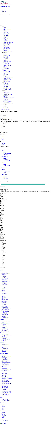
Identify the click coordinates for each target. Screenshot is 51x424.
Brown (4, 262)
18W (35, 191)
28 (26, 191)
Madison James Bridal (4, 306)
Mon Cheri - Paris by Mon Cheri (6, 399)
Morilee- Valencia (4, 336)
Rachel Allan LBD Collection (5, 400)
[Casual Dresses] (3, 198)
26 (24, 191)
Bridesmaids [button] (2, 319)
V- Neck (3, 417)
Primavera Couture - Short (5, 364)
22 (21, 191)
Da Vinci (3, 303)
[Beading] (2, 215)
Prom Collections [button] (2, 270)
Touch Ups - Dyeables (5, 380)
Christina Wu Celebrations (5, 324)
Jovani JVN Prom (4, 276)
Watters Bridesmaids (4, 330)
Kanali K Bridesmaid (4, 327)
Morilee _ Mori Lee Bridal (5, 311)
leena (2, 390)
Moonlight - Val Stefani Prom (5, 281)
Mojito (3, 242)
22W (40, 191)
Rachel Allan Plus (4, 293)
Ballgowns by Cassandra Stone (6, 273)
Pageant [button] (1, 397)
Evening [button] (3, 162)
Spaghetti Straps (4, 415)
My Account (3, 10)
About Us (3, 139)
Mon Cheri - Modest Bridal (5, 309)
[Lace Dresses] (2, 202)
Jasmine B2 (3, 325)
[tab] (26, 150)
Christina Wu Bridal (4, 302)
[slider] (45, 184)
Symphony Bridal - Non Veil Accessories (7, 378)
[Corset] (2, 206)
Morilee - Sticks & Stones (5, 363)
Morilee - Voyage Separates (5, 344)
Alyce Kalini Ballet (4, 355)
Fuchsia (4, 255)
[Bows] (2, 216)
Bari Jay (3, 322)
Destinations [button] (2, 342)
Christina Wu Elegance (5, 348)
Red (3, 257)
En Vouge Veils (4, 376)
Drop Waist (3, 406)
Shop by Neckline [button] (2, 410)
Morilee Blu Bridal (4, 312)
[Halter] (2, 226)
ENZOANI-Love (4, 304)
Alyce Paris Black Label (5, 386)
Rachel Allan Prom (4, 283)
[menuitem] (26, 10)
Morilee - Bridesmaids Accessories (6, 377)
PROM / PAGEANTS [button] (5, 156)
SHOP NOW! (8, 6)
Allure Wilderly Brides (5, 299)
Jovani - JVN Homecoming (5, 358)
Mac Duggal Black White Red (6, 277)
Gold (3, 261)
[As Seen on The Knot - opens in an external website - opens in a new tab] (3, 423)
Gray (3, 264)
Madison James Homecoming (5, 360)
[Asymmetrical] (2, 222)
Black (3, 263)
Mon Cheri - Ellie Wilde (5, 280)
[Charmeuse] (1, 218)
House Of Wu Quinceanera (5, 334)
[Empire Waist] (2, 229)
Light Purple (4, 252)
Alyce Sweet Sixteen (4, 357)
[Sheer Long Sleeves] (2, 234)
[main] (25, 114)
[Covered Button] (2, 207)
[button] (3, 26)
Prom (2, 289)
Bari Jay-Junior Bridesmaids (5, 323)
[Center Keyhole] (2, 205)
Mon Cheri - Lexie (4, 361)
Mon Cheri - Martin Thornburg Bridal (6, 308)
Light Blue (4, 247)
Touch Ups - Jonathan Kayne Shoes (6, 382)
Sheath (3, 409)
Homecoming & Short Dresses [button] (4, 353)
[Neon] (1, 212)
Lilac (3, 251)
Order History (3, 143)
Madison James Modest (5, 278)
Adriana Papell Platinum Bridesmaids (6, 321)
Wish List (3, 144)
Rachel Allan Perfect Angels (5, 370)
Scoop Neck (3, 414)
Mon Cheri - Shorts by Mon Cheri (6, 362)
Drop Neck (3, 412)
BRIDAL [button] (3, 150)
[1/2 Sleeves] (2, 232)
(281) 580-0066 (2, 6)
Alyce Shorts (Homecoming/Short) (6, 356)
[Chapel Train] (2, 223)
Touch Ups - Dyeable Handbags (6, 109)
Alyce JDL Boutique (4, 347)
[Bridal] (3, 197)
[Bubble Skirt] (2, 204)
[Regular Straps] (2, 236)
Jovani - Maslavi (4, 389)
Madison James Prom (4, 279)
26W (44, 191)
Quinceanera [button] (2, 332)
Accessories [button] (3, 169)
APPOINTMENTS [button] (4, 174)
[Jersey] (1, 220)
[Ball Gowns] (2, 200)
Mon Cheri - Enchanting (5, 343)
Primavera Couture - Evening (5, 393)
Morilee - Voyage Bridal (5, 314)
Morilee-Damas (4, 338)
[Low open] (2, 209)
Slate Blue (4, 248)
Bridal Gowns (3, 287)
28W (46, 191)
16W (33, 191)
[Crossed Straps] (2, 208)
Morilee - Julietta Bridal (5, 313)
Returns (3, 136)
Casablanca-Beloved (4, 301)
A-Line (3, 404)
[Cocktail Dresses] (3, 199)
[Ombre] (1, 213)
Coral (3, 259)
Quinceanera (3, 290)
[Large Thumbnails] (1, 114)
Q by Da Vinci (4, 340)
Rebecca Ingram (4, 316)
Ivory (3, 260)
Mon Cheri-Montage (4, 351)
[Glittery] (1, 211)
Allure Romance (4, 298)
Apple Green (4, 243)
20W (38, 191)
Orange (4, 258)
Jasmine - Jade (4, 349)
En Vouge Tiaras (4, 375)
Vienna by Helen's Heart (5, 420)
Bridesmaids (3, 288)
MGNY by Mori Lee (4, 350)
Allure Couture (4, 297)
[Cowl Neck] (2, 225)
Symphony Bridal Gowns (5, 317)
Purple (3, 250)
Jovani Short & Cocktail (5, 359)
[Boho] (2, 201)
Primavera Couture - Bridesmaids (6, 329)
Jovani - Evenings (4, 388)
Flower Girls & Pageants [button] (3, 366)
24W (42, 191)
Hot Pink (4, 254)
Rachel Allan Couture (4, 395)
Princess (3, 408)
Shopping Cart (4, 11)
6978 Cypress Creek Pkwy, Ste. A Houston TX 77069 (4, 3)
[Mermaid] (2, 230)
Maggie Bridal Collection (5, 307)
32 (29, 191)
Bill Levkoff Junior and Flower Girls (6, 369)
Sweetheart (3, 416)
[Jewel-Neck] (2, 227)
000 (2, 191)
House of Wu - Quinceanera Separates (7, 335)
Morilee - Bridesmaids (4, 328)
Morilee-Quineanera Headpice (6, 339)
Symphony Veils (4, 379)
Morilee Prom (3, 282)
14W (31, 191)
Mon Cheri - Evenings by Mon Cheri (6, 391)
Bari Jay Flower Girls (4, 368)
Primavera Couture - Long (5, 394)
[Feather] (1, 219)
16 (16, 191)
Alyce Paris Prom (4, 272)
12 (13, 191)
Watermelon (4, 256)
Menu (1, 25)
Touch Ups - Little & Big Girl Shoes (6, 383)
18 (18, 191)
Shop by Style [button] (2, 402)
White (3, 265)
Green (3, 244)
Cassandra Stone (4, 274)
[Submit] (9, 14)
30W (49, 191)
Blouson (3, 405)
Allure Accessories (4, 373)
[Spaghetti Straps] (2, 237)
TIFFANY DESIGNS (4, 284)
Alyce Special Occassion (5, 387)
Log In (3, 12)
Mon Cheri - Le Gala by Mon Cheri (6, 392)
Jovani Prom (3, 275)
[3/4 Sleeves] (2, 233)
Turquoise (4, 246)
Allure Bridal (3, 296)
